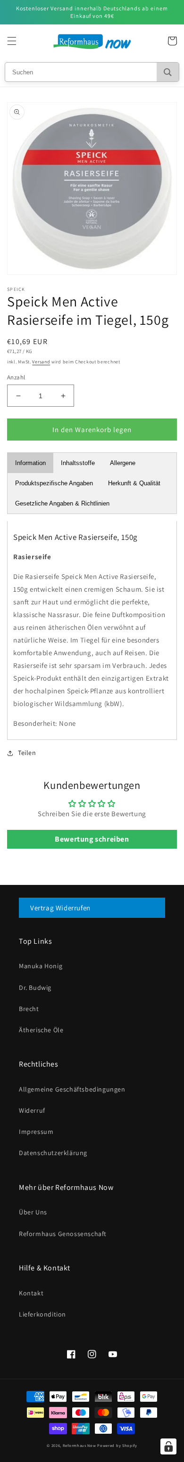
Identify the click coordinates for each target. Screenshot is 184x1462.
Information (30, 462)
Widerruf (32, 1110)
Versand (41, 362)
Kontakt (31, 1293)
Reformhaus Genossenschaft (63, 1233)
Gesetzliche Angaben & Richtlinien (62, 503)
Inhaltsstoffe (78, 462)
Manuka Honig (40, 966)
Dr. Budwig (35, 987)
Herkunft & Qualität (134, 483)
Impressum (36, 1131)
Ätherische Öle (41, 1030)
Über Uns (33, 1212)
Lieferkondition (42, 1314)
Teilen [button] (27, 752)
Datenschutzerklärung (53, 1153)
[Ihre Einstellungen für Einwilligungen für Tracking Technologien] (168, 1446)
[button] (11, 41)
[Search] (168, 72)
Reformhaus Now (79, 1445)
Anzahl (16, 377)
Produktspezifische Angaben (54, 483)
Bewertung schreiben (92, 839)
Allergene (122, 462)
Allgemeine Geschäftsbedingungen (72, 1089)
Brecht (29, 1008)
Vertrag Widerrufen (60, 907)
